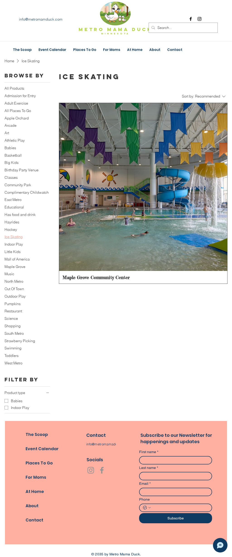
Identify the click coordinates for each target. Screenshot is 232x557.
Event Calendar (42, 449)
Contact (34, 520)
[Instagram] (199, 19)
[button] (135, 49)
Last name (148, 468)
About (32, 506)
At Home (35, 491)
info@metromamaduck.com (107, 444)
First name (148, 452)
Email (145, 483)
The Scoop (37, 434)
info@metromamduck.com (41, 19)
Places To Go (39, 463)
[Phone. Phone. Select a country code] (146, 507)
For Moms (36, 477)
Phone (144, 499)
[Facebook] (190, 19)
